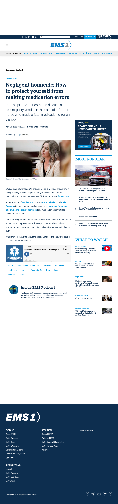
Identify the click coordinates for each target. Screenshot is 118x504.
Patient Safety (36, 270)
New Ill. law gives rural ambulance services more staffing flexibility (93, 225)
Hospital (47, 265)
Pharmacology (11, 78)
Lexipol (21, 494)
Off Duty (78, 261)
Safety (22, 275)
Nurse (24, 270)
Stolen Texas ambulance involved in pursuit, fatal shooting (94, 209)
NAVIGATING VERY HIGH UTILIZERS (70, 53)
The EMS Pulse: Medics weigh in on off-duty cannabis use (84, 266)
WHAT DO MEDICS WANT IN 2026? (38, 53)
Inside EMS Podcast (37, 126)
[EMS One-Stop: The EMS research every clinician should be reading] (107, 248)
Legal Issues (12, 270)
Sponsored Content (14, 70)
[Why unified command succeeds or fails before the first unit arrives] (107, 311)
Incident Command (82, 309)
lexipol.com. (63, 196)
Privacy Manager (86, 430)
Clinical (10, 265)
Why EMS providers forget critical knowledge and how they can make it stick (94, 199)
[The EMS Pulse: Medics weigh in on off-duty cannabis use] (107, 264)
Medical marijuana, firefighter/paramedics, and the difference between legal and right (87, 284)
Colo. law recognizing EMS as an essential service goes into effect (92, 190)
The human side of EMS (88, 217)
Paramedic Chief (81, 296)
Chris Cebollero (49, 202)
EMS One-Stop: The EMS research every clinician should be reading (85, 251)
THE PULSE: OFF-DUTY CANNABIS (102, 53)
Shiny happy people (83, 298)
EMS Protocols (80, 246)
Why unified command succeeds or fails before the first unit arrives (86, 313)
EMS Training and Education (29, 265)
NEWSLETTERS (78, 37)
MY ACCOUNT (90, 37)
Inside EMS (27, 202)
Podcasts (11, 275)
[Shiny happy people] (107, 298)
